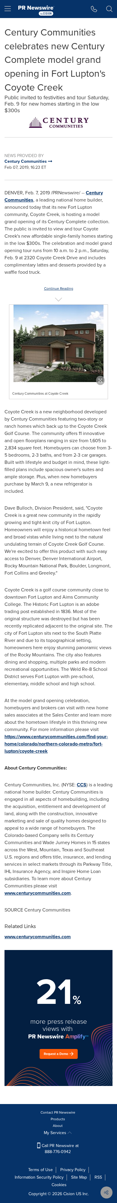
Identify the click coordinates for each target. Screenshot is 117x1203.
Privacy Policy (73, 1170)
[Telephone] (94, 9)
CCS (81, 784)
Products (58, 1119)
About (58, 1125)
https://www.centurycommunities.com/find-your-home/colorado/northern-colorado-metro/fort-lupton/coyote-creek (56, 743)
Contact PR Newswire (57, 1112)
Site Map (79, 1177)
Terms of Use (40, 1170)
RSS (98, 1177)
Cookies (59, 1185)
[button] (58, 122)
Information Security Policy (39, 1177)
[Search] (109, 9)
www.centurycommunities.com (37, 893)
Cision (69, 1194)
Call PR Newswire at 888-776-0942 (59, 1149)
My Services (56, 1133)
